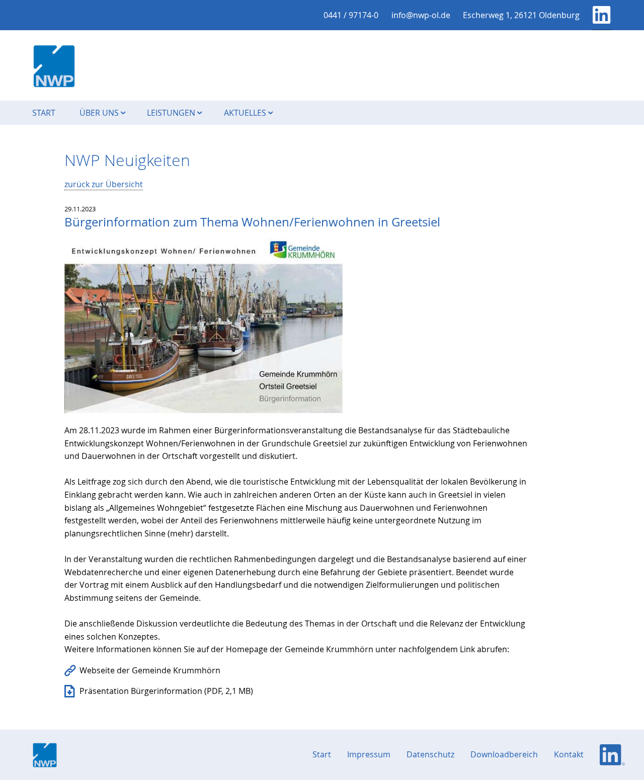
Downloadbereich (504, 754)
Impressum (368, 754)
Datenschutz (430, 754)
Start (43, 112)
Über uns (102, 112)
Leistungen (174, 112)
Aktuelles (248, 112)
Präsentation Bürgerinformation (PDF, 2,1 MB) (166, 690)
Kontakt (569, 754)
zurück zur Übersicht (103, 184)
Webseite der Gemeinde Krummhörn (149, 670)
